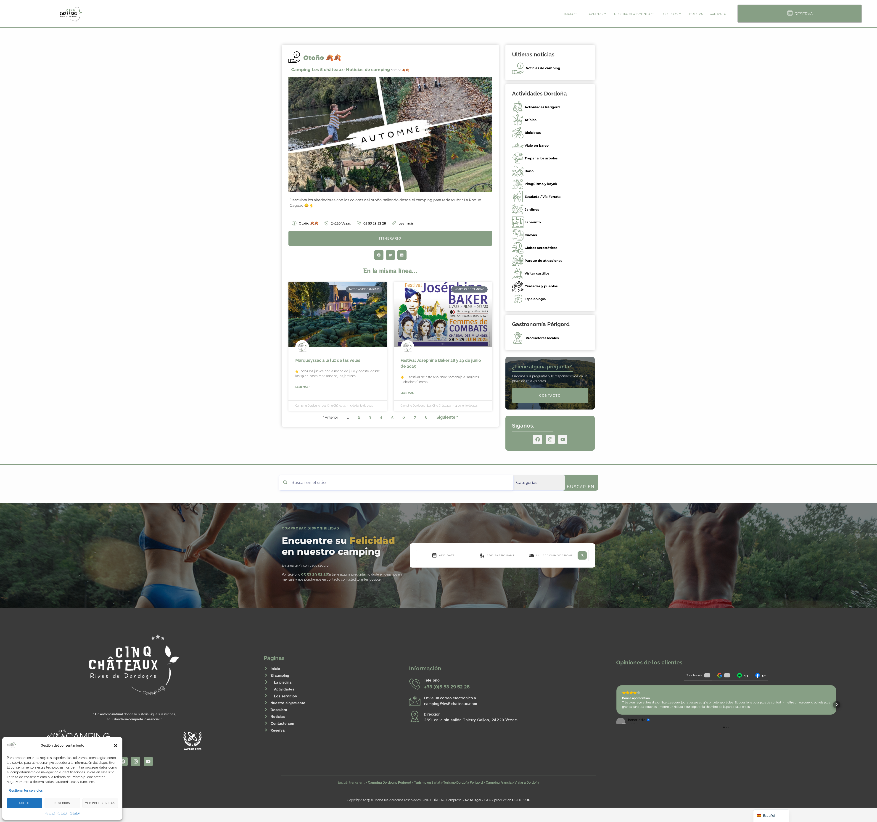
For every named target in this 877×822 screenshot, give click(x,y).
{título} (50, 813)
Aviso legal (473, 800)
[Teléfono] (414, 684)
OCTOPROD (521, 800)
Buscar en (580, 486)
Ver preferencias (100, 803)
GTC (487, 800)
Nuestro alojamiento (632, 14)
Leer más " (302, 387)
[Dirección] (414, 716)
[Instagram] (550, 439)
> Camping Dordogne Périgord (388, 782)
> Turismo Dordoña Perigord (462, 782)
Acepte (24, 803)
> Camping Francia (497, 782)
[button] (115, 745)
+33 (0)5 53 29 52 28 (447, 687)
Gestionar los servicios (26, 790)
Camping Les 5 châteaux (317, 69)
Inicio (568, 14)
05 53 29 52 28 (314, 574)
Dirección (432, 714)
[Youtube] (562, 439)
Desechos (62, 803)
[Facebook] (537, 439)
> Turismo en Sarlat (426, 782)
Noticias (696, 14)
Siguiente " (447, 417)
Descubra (670, 14)
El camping (593, 14)
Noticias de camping (368, 69)
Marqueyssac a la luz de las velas (327, 360)
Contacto (718, 14)
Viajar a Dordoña (527, 782)
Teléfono (432, 680)
